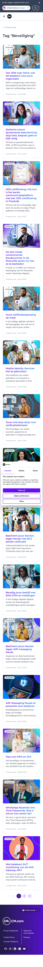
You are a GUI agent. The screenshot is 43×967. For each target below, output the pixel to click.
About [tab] (35, 471)
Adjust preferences (21, 496)
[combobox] (16, 8)
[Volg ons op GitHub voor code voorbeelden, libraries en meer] (5, 948)
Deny (21, 501)
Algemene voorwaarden (28, 931)
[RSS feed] (19, 948)
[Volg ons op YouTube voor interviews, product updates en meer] (24, 948)
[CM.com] (9, 16)
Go (35, 8)
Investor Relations (11, 941)
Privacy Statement (11, 930)
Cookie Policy (9, 937)
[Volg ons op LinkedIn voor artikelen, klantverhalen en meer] (14, 948)
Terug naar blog (10, 27)
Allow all (21, 490)
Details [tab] (21, 471)
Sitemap (26, 937)
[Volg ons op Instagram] (10, 948)
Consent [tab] (7, 471)
